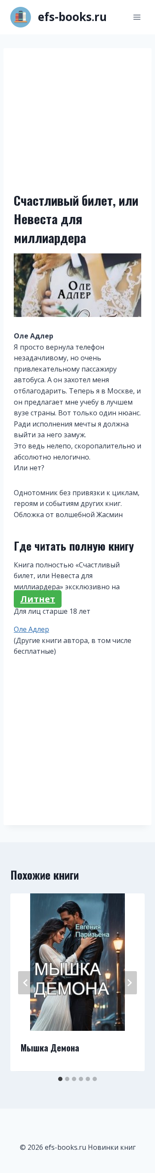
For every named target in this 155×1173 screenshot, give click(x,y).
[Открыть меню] (137, 17)
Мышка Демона (50, 1047)
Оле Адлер (31, 629)
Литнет (37, 599)
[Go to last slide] (26, 982)
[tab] (60, 1079)
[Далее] (129, 982)
